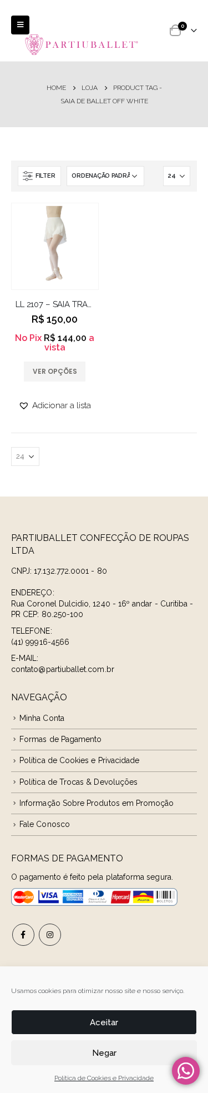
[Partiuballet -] (82, 44)
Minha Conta (41, 718)
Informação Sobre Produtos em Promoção (96, 803)
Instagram (50, 935)
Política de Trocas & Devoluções (78, 782)
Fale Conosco (44, 824)
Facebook (23, 935)
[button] (54, 405)
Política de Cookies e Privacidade (104, 1078)
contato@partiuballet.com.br (62, 669)
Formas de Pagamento (60, 739)
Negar (104, 1053)
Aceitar (104, 1022)
